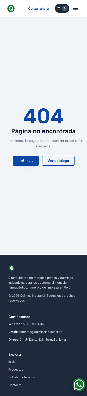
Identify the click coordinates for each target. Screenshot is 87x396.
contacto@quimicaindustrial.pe (40, 332)
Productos (15, 369)
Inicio (12, 361)
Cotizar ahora (38, 8)
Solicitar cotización (21, 377)
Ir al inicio (26, 160)
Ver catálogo (58, 161)
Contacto (15, 385)
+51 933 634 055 (38, 324)
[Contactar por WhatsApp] (79, 384)
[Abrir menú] (75, 8)
